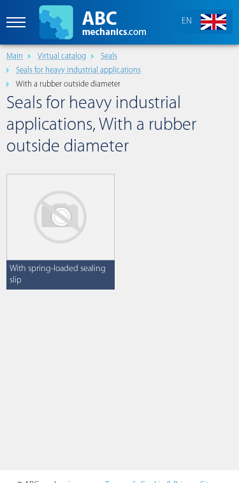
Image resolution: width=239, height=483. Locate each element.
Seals (109, 56)
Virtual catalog (62, 56)
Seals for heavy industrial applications (78, 70)
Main (14, 56)
